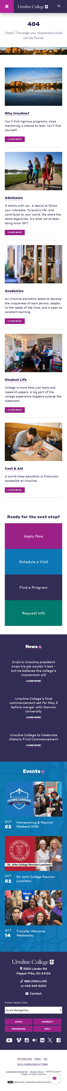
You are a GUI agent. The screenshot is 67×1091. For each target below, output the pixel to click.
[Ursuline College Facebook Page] (59, 1040)
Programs (19, 1029)
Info (47, 1029)
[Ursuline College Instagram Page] (27, 1040)
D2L (46, 1059)
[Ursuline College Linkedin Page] (42, 1040)
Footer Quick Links (16, 1002)
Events (31, 771)
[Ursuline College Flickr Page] (34, 1040)
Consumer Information (17, 1072)
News (31, 646)
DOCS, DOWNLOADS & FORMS (32, 1064)
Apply (19, 1021)
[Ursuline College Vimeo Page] (18, 1040)
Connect (47, 1021)
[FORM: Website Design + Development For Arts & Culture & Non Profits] (33, 1082)
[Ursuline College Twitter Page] (50, 1040)
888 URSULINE (35, 981)
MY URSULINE (25, 1059)
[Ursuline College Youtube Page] (9, 1040)
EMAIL (38, 1059)
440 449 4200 (35, 986)
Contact (36, 993)
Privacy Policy (37, 1072)
